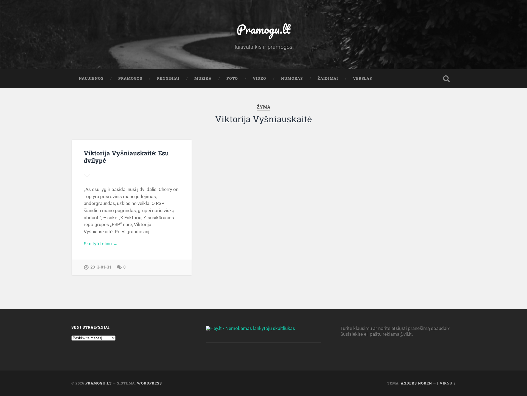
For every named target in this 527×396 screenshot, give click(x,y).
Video (259, 78)
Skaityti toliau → (100, 243)
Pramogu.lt (263, 29)
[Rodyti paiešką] (446, 78)
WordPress (149, 383)
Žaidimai (328, 78)
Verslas (362, 78)
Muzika (203, 78)
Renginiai (168, 78)
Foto (232, 78)
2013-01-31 (100, 267)
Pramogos (130, 78)
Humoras (292, 78)
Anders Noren (416, 383)
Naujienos (91, 78)
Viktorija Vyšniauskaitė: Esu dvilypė (126, 156)
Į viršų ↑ (446, 383)
